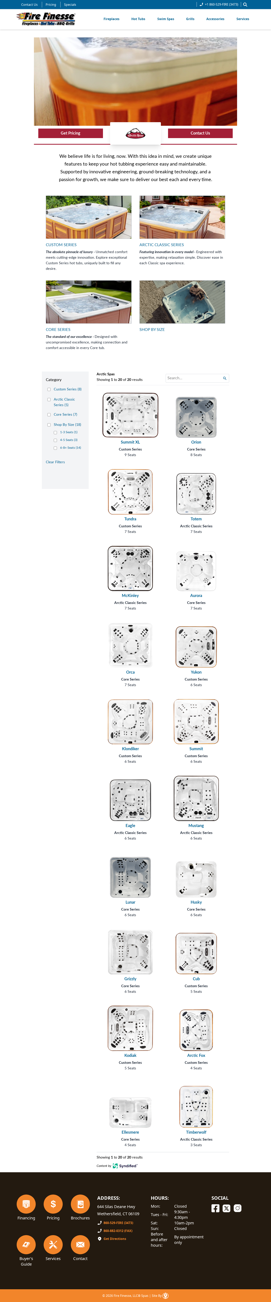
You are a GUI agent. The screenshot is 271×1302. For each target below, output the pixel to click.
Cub (196, 979)
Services (242, 19)
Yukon (196, 672)
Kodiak (130, 1056)
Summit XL (130, 442)
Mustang (196, 826)
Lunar (130, 902)
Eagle (130, 826)
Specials (70, 4)
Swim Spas (165, 19)
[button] (245, 4)
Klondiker (130, 749)
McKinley (130, 596)
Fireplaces (111, 19)
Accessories (215, 19)
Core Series (196, 449)
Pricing (51, 4)
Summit (196, 749)
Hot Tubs (138, 19)
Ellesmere (130, 1132)
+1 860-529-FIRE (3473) (221, 4)
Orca (130, 672)
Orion (196, 442)
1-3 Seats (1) (68, 432)
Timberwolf (196, 1132)
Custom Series (130, 449)
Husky (196, 902)
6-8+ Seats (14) (70, 447)
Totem (196, 519)
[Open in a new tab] (125, 1166)
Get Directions (115, 1239)
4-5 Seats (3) (68, 440)
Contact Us (29, 4)
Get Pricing (70, 133)
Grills (190, 19)
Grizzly (130, 979)
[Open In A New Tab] (165, 1295)
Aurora (196, 596)
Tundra (130, 519)
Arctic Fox (196, 1056)
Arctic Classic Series (196, 526)
